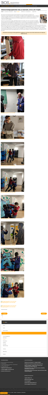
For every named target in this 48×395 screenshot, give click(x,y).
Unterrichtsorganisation (6, 336)
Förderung (4, 344)
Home (4, 325)
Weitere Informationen (5, 394)
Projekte (18, 11)
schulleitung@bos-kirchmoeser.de (7, 369)
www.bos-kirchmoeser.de (5, 371)
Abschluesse (4, 337)
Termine (4, 348)
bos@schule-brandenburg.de (6, 367)
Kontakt (4, 354)
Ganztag (4, 342)
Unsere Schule (5, 330)
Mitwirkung (4, 351)
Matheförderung (5, 345)
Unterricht (4, 333)
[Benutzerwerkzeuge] (45, 12)
